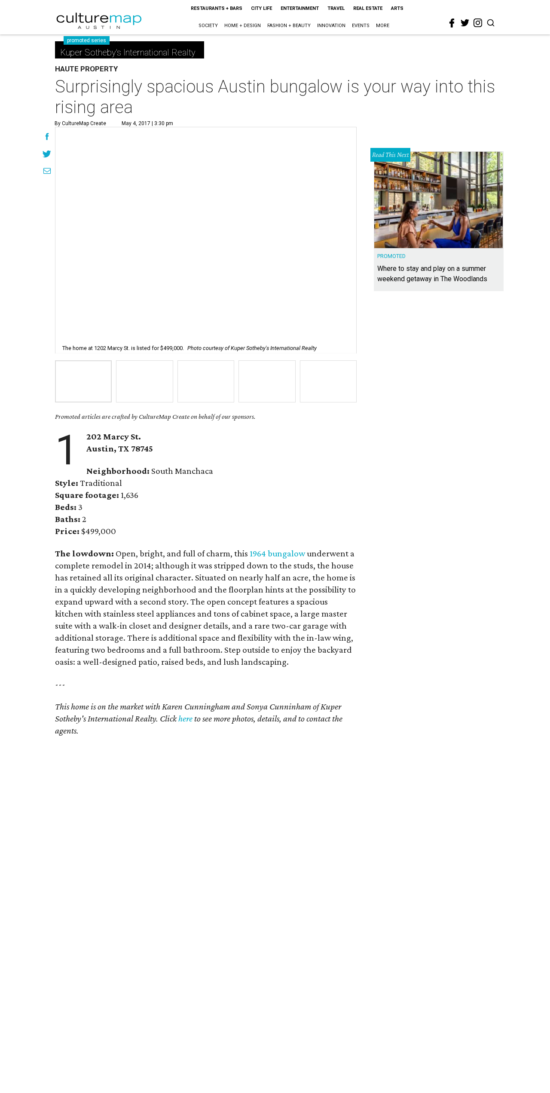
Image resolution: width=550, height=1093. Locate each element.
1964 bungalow (277, 553)
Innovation (331, 25)
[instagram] (478, 23)
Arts (397, 8)
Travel (336, 8)
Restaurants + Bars (216, 8)
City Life (261, 8)
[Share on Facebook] (47, 137)
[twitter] (465, 23)
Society (208, 25)
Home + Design (242, 25)
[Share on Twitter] (47, 154)
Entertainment (300, 8)
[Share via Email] (47, 172)
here (185, 718)
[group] (83, 381)
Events (361, 25)
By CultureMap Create (80, 123)
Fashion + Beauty (289, 25)
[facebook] (452, 23)
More (382, 25)
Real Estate (367, 8)
